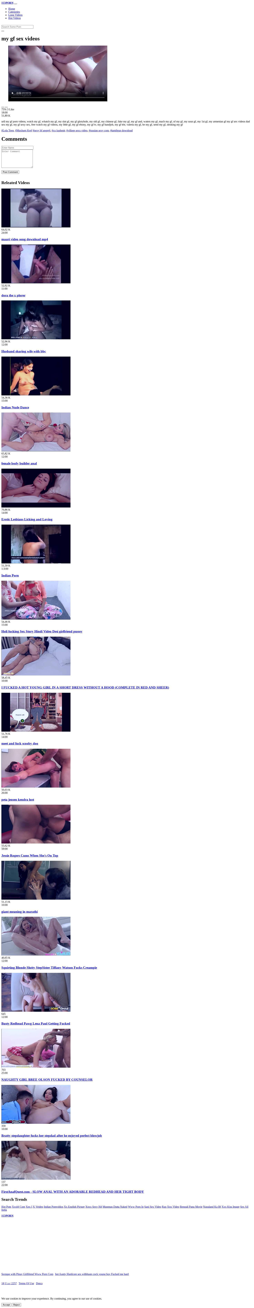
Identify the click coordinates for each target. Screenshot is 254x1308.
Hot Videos (14, 18)
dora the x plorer (13, 295)
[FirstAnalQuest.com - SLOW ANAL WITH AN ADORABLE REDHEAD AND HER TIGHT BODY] (35, 1178)
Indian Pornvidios (53, 1206)
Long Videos (15, 14)
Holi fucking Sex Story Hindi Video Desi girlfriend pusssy (41, 631)
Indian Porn (10, 575)
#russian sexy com (99, 130)
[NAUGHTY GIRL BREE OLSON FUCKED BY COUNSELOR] (35, 1066)
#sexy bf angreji (41, 130)
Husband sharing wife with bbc (23, 351)
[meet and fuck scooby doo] (35, 730)
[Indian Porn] (35, 562)
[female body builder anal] (35, 450)
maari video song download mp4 (24, 239)
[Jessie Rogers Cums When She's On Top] (35, 842)
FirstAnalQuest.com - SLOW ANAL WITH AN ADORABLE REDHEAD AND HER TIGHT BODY (72, 1192)
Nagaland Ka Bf (212, 1206)
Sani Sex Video (152, 1206)
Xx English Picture (74, 1206)
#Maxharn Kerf (23, 130)
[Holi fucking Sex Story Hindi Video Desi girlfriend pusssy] (35, 618)
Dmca (39, 1283)
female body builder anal (19, 463)
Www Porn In (136, 1206)
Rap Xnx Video (170, 1206)
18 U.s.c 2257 (9, 1283)
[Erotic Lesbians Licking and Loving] (35, 506)
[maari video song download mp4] (35, 226)
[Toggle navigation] (15, 3)
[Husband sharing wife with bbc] (35, 338)
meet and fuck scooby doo (19, 743)
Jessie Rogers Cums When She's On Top (29, 855)
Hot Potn (6, 1206)
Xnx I (29, 1206)
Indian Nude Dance (15, 407)
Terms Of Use (26, 1283)
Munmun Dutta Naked (115, 1206)
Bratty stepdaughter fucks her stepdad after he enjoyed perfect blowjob (51, 1135)
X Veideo (38, 1206)
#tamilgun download (121, 130)
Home (11, 8)
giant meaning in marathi (19, 911)
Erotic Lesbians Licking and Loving (27, 519)
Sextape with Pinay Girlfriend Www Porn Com (27, 1274)
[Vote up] (2, 107)
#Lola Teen (7, 130)
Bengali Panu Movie (191, 1206)
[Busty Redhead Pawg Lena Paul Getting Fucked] (35, 1010)
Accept (6, 1305)
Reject (16, 1305)
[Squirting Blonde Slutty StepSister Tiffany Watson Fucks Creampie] (35, 954)
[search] (2, 31)
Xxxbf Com (18, 1206)
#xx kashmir (58, 130)
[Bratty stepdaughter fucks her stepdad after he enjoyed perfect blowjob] (35, 1122)
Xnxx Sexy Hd (93, 1206)
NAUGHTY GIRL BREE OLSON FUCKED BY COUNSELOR (47, 1079)
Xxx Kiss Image (230, 1206)
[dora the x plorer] (35, 282)
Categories (14, 11)
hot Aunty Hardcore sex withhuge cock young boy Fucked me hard (92, 1274)
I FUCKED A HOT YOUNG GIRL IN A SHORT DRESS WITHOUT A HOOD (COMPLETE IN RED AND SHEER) (85, 687)
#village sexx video (76, 130)
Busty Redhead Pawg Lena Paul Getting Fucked (35, 1023)
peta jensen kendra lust (17, 799)
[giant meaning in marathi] (35, 898)
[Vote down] (6, 107)
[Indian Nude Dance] (35, 394)
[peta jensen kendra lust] (35, 786)
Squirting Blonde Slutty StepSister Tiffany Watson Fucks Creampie (49, 967)
